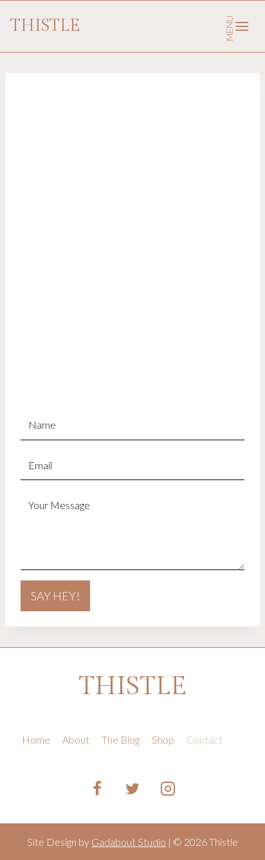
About (75, 739)
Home (36, 739)
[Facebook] (97, 788)
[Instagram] (167, 788)
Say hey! (55, 596)
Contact (205, 739)
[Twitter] (132, 788)
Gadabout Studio (128, 842)
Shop (163, 739)
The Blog (121, 739)
